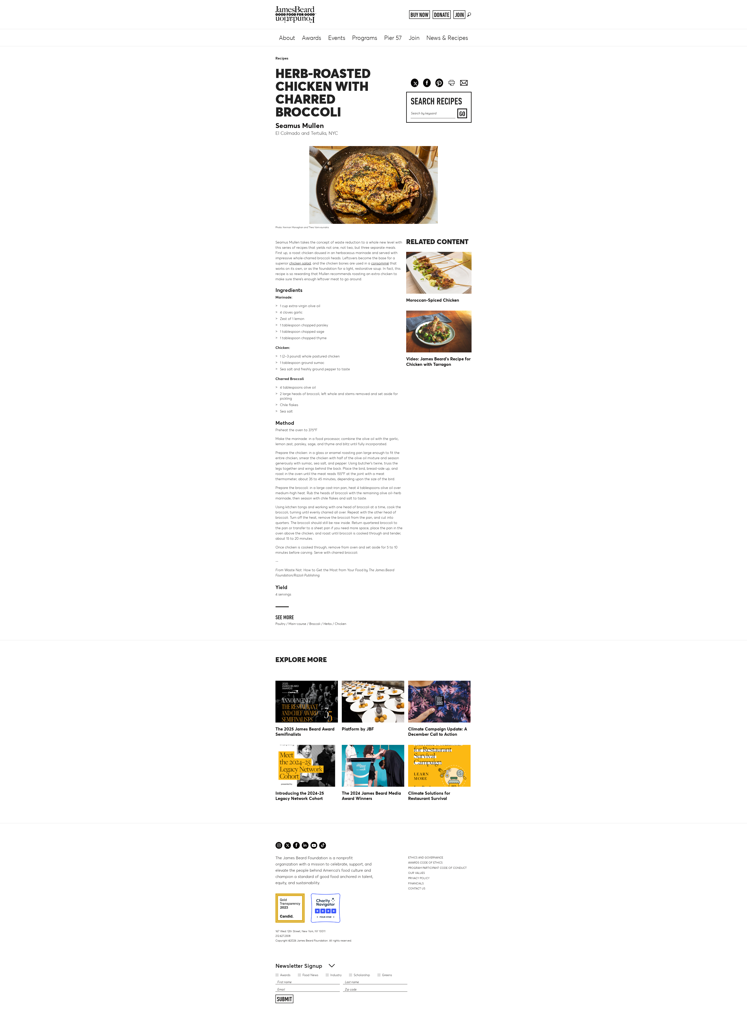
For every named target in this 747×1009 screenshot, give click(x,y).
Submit (284, 999)
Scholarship (362, 975)
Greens (387, 975)
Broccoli (314, 624)
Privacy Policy (419, 878)
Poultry (280, 624)
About (287, 37)
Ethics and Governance (425, 857)
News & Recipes (447, 37)
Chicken (340, 624)
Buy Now (419, 14)
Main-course (297, 624)
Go (462, 114)
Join (459, 14)
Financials (416, 883)
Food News (310, 975)
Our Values (416, 873)
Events (336, 37)
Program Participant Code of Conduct (437, 868)
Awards (311, 37)
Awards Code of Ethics (425, 862)
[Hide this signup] (330, 965)
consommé (380, 263)
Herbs (328, 624)
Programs (364, 37)
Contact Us (416, 888)
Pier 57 (393, 37)
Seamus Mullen (299, 125)
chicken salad (300, 263)
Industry (336, 975)
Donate (441, 14)
